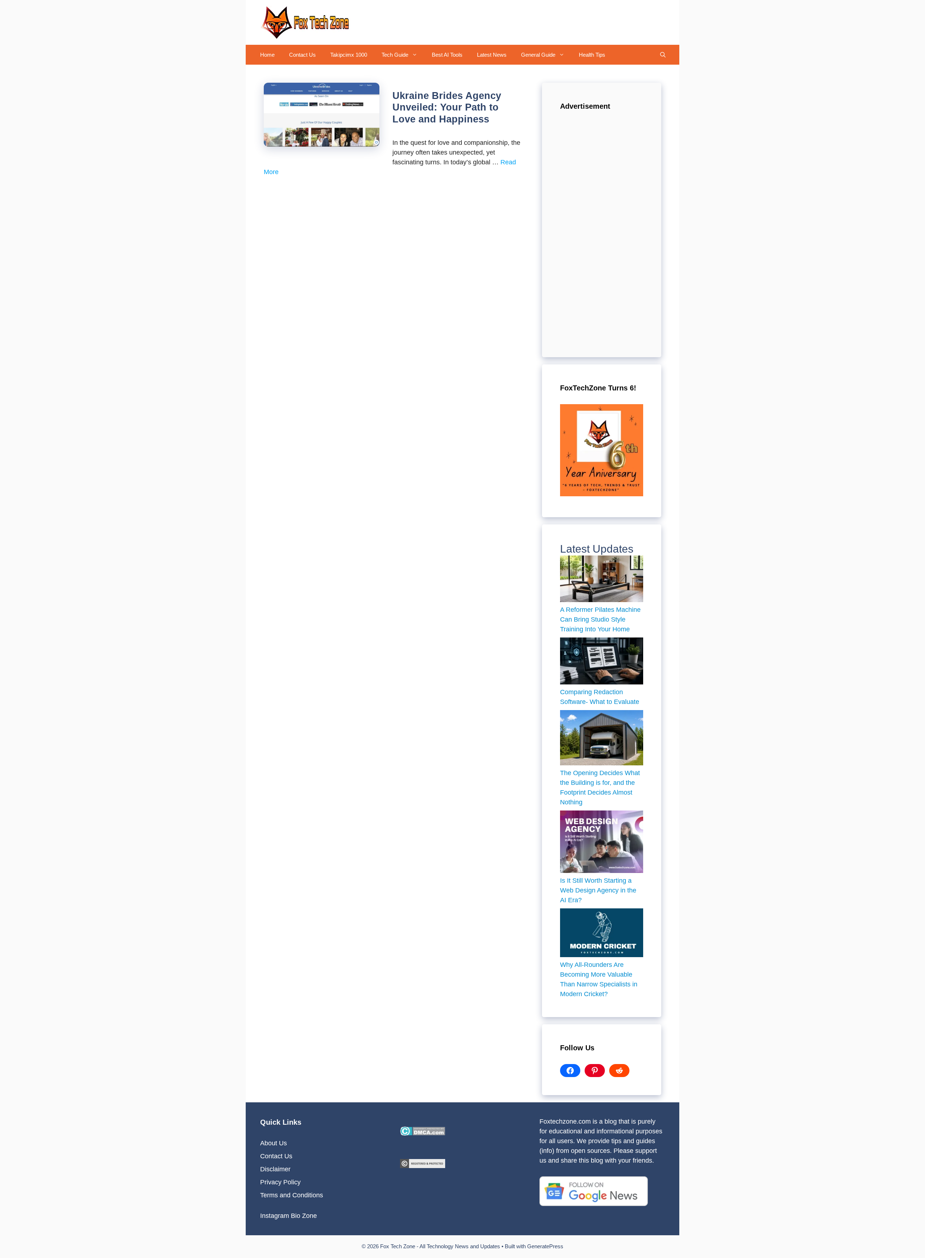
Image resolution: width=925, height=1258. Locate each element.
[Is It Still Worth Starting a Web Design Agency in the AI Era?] (601, 843)
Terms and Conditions (291, 1195)
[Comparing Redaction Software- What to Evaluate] (601, 662)
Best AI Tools (447, 55)
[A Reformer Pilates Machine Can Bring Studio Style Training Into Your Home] (601, 580)
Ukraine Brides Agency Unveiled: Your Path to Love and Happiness (446, 107)
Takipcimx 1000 (348, 55)
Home (267, 55)
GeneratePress (545, 1246)
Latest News (492, 55)
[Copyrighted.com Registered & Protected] (422, 1166)
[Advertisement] (601, 230)
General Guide (538, 55)
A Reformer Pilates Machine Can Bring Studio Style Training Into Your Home (600, 619)
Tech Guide (395, 55)
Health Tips (592, 55)
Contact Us (302, 55)
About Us (273, 1143)
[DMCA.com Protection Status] (422, 1133)
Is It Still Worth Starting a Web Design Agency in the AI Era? (598, 890)
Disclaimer (275, 1169)
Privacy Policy (280, 1182)
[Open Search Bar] (663, 55)
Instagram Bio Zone (288, 1215)
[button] (416, 55)
